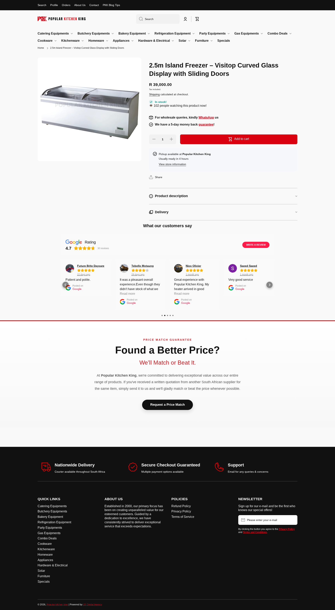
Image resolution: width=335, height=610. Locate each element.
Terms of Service (182, 516)
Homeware (45, 554)
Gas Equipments (49, 533)
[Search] (139, 19)
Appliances (45, 560)
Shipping (154, 94)
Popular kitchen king (57, 604)
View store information (172, 164)
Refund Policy (181, 506)
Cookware (45, 543)
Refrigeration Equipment (54, 522)
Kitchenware (46, 549)
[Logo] (62, 18)
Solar (41, 570)
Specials (44, 581)
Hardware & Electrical (53, 565)
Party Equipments (50, 527)
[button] (197, 19)
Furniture (44, 576)
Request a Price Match (167, 404)
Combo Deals (47, 538)
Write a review (256, 244)
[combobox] (158, 19)
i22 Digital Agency (92, 604)
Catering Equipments (52, 506)
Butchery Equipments (52, 511)
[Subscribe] (292, 520)
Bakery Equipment (50, 516)
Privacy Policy (181, 511)
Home (41, 48)
